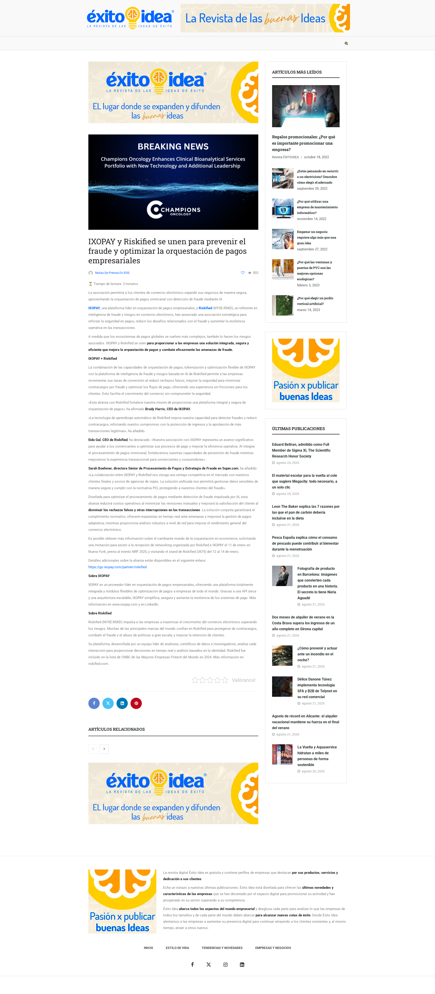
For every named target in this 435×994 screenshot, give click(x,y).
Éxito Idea (189, 987)
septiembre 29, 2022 (312, 189)
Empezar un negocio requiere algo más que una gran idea (316, 237)
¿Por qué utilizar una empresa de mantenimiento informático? (317, 207)
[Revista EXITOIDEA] (130, 18)
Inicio (94, 43)
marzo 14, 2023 (308, 310)
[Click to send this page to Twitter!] (108, 703)
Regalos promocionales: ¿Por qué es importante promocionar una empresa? (303, 143)
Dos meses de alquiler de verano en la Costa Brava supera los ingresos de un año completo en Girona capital (303, 623)
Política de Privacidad (235, 987)
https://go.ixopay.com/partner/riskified (117, 567)
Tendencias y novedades (160, 43)
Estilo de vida (118, 43)
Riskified (205, 308)
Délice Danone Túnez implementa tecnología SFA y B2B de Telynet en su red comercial (317, 688)
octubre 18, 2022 (316, 157)
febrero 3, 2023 (308, 285)
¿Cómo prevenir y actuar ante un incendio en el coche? (317, 654)
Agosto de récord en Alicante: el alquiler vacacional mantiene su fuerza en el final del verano (305, 722)
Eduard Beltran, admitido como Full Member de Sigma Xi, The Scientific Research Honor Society (301, 450)
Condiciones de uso (300, 987)
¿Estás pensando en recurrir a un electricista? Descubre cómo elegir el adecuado (317, 176)
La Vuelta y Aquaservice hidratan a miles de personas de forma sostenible (317, 756)
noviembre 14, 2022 (311, 219)
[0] (242, 272)
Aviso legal (208, 987)
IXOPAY (94, 308)
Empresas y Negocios (209, 43)
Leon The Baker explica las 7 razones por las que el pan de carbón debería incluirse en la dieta (306, 512)
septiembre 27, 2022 (312, 249)
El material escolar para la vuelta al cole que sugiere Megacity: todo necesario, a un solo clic (304, 481)
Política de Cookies (268, 987)
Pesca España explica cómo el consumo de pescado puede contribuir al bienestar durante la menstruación (305, 543)
